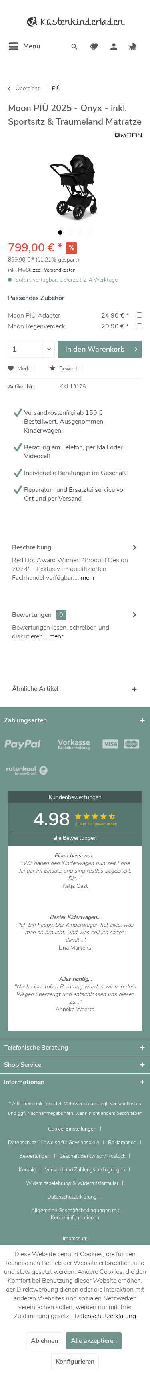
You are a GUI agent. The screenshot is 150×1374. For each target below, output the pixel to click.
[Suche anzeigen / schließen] (74, 48)
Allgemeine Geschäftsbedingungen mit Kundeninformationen (75, 1214)
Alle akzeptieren (94, 1340)
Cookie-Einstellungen (72, 1129)
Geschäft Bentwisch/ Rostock (92, 1156)
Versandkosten (125, 1103)
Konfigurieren (75, 1361)
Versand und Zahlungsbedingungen (85, 1169)
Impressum (75, 1238)
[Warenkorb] (133, 48)
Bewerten (71, 368)
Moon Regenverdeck (36, 326)
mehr (87, 577)
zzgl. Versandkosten (54, 270)
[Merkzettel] (94, 48)
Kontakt (27, 1169)
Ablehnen (44, 1340)
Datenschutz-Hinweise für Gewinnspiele (53, 1142)
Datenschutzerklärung (72, 1197)
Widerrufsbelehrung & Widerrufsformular (72, 1183)
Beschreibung (32, 547)
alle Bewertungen (75, 838)
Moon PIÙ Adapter (34, 315)
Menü (31, 46)
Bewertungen (32, 614)
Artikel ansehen (75, 893)
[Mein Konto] (114, 48)
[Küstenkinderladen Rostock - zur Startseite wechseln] (75, 22)
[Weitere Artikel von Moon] (128, 135)
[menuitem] (24, 46)
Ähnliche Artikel (35, 688)
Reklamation (122, 1142)
